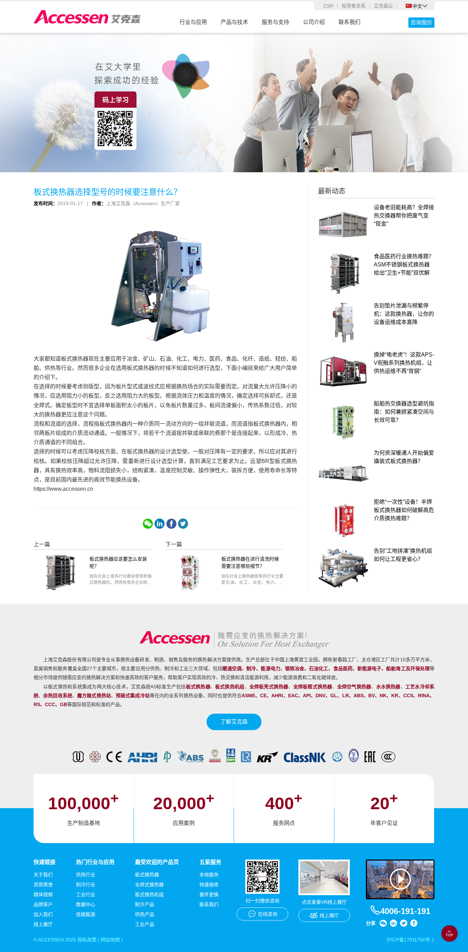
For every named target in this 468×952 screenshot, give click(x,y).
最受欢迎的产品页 (157, 862)
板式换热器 (147, 874)
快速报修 (209, 884)
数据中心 (85, 904)
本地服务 (209, 874)
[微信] (148, 523)
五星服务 (210, 862)
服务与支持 (275, 22)
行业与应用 (193, 22)
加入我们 (43, 914)
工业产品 (144, 924)
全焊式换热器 (149, 884)
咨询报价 (421, 22)
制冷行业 (85, 884)
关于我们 (43, 874)
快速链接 (45, 862)
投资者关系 (354, 6)
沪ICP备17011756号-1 (410, 939)
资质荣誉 (43, 884)
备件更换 (209, 894)
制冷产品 (144, 904)
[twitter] (183, 523)
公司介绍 (314, 22)
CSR (328, 6)
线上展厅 (43, 924)
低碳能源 (85, 914)
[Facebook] (171, 523)
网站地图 (110, 939)
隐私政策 (87, 939)
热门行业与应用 (95, 862)
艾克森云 (383, 6)
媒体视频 (43, 894)
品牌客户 (43, 904)
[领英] (159, 523)
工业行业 (85, 894)
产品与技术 (234, 22)
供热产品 (144, 914)
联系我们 (349, 22)
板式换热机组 (149, 894)
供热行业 (85, 874)
